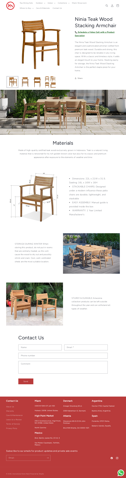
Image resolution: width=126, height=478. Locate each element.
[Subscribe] (47, 458)
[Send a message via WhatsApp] (121, 473)
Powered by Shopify (37, 474)
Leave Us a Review (14, 419)
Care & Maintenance (14, 415)
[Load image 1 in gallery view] (12, 82)
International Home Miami (21, 474)
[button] (40, 3)
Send (26, 381)
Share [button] (80, 78)
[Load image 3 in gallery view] (37, 82)
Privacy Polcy (11, 428)
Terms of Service (13, 424)
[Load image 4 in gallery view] (50, 82)
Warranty (10, 411)
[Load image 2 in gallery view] (25, 82)
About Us (10, 407)
